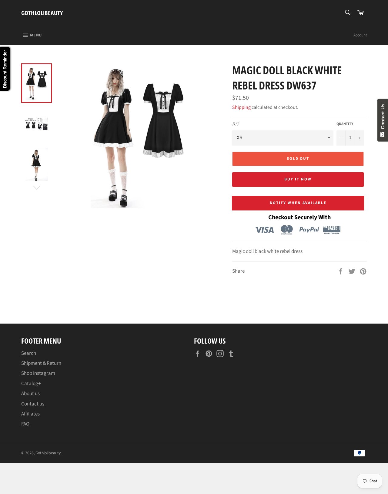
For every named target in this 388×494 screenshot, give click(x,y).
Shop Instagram (38, 373)
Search (28, 353)
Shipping (241, 107)
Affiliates (30, 414)
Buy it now (298, 179)
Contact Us (382, 117)
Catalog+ (31, 383)
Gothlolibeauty (42, 13)
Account (360, 35)
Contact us (32, 404)
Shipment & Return (41, 363)
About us (30, 393)
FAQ (25, 424)
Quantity (344, 124)
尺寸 (235, 124)
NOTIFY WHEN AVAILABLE (298, 203)
